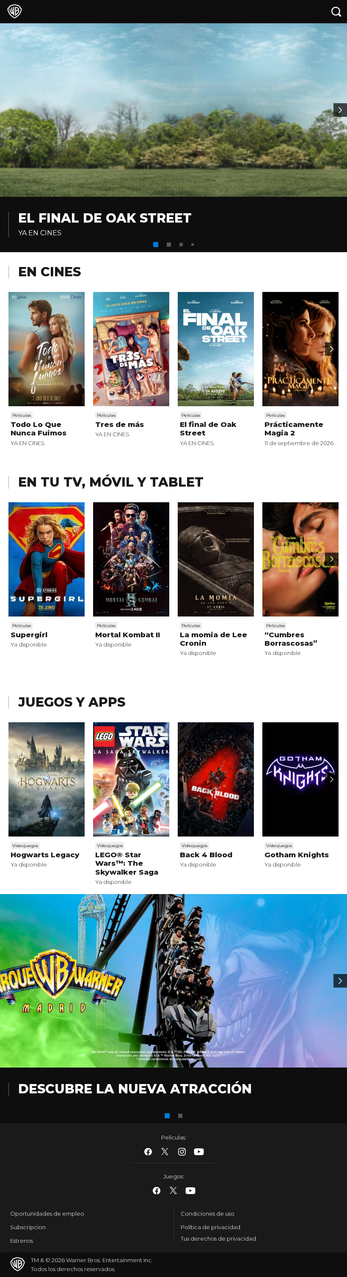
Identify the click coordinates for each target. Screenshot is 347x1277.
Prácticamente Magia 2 (293, 428)
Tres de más (119, 424)
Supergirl (29, 634)
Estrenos (21, 1240)
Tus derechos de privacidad (218, 1238)
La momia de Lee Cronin (213, 638)
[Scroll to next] (332, 349)
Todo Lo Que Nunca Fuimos (38, 428)
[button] (155, 244)
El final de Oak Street (105, 218)
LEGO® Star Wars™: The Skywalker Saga (126, 863)
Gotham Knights (296, 854)
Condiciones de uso (207, 1213)
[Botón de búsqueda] (336, 11)
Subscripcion (28, 1227)
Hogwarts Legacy (45, 854)
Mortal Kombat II (127, 634)
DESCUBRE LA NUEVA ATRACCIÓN (135, 1089)
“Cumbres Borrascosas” (290, 638)
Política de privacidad (210, 1227)
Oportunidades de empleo (47, 1213)
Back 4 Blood (206, 854)
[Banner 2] (340, 110)
